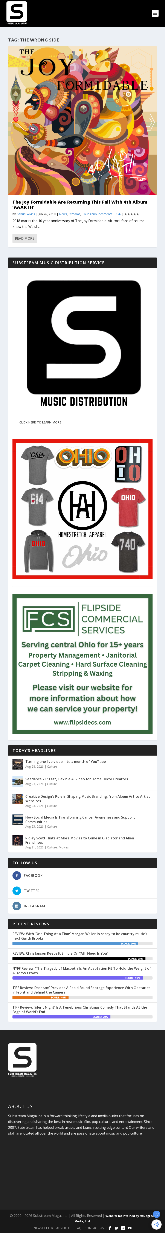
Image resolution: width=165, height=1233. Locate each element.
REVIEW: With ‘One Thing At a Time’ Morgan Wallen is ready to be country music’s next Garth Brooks (79, 936)
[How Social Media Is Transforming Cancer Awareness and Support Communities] (17, 819)
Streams (74, 214)
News (63, 214)
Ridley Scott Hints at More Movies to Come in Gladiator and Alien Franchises (79, 840)
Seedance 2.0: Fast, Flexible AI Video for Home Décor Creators (76, 779)
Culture (52, 766)
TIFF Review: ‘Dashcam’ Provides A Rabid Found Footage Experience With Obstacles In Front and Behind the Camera (81, 990)
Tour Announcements (97, 214)
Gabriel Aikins (26, 214)
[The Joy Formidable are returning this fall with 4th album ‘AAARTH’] (82, 120)
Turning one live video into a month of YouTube (65, 761)
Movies (64, 847)
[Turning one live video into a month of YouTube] (17, 764)
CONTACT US (94, 1228)
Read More (24, 238)
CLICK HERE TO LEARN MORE (40, 422)
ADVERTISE (64, 1228)
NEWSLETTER (43, 1228)
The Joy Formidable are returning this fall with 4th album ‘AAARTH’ (80, 204)
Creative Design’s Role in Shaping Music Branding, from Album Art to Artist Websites (87, 798)
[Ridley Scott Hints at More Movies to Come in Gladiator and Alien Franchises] (17, 840)
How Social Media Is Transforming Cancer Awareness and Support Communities (80, 819)
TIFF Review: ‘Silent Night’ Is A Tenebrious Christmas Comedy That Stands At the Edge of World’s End (79, 1009)
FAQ (78, 1228)
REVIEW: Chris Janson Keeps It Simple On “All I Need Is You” (60, 953)
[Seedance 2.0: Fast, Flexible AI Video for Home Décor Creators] (17, 781)
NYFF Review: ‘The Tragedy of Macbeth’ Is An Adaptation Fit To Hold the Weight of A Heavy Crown (81, 970)
